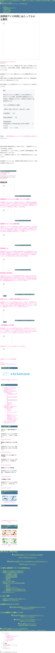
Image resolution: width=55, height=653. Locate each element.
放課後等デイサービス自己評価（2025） (16, 590)
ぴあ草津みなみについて (12, 636)
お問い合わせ (9, 640)
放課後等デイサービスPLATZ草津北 (9, 536)
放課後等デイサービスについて (8, 171)
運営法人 (9, 409)
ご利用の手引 (9, 637)
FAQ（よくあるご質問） (10, 421)
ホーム (7, 634)
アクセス (9, 410)
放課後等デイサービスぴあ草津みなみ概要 (14, 583)
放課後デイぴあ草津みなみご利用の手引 (13, 572)
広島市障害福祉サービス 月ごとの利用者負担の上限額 (20, 136)
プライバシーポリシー (11, 587)
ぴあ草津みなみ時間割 (11, 575)
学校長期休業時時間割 (11, 577)
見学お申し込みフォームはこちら (27, 564)
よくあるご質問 (10, 639)
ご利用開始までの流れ (11, 574)
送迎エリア (10, 404)
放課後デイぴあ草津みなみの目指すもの (13, 571)
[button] (14, 61)
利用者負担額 (3, 172)
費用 (8, 172)
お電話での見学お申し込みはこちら (27, 557)
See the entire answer (6, 439)
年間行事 (9, 403)
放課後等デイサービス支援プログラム (15, 589)
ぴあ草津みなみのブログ (9, 501)
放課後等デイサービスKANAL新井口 (27, 621)
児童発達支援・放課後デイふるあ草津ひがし (27, 625)
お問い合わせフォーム (9, 422)
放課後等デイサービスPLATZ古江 (28, 617)
